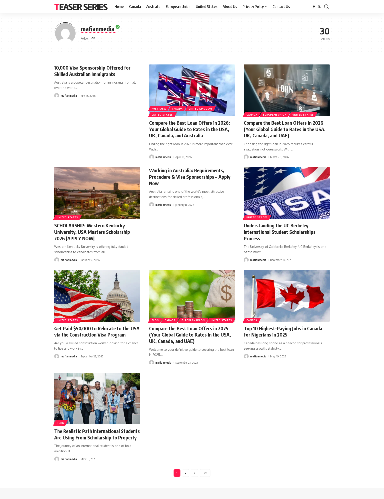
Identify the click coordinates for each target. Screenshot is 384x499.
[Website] (93, 38)
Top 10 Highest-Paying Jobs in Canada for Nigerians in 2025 (283, 331)
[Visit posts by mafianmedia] (56, 95)
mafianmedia (69, 95)
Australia (159, 108)
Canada (177, 108)
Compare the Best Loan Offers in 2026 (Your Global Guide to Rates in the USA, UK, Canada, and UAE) (285, 129)
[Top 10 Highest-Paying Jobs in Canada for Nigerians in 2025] (287, 296)
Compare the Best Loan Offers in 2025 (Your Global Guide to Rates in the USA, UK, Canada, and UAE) (190, 334)
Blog (155, 320)
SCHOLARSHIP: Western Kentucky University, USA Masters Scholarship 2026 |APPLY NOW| (92, 231)
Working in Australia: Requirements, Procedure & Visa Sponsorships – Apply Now (189, 176)
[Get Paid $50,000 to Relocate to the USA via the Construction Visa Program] (97, 296)
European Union (274, 114)
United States (162, 114)
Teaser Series (80, 6)
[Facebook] (314, 7)
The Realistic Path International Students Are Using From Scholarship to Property (97, 434)
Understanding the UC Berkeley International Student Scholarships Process (280, 231)
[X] (319, 7)
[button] (326, 6)
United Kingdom (200, 108)
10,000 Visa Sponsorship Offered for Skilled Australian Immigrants (92, 70)
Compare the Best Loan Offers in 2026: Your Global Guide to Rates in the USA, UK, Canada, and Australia (189, 129)
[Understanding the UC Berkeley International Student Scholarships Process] (287, 193)
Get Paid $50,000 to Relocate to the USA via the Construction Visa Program (97, 331)
